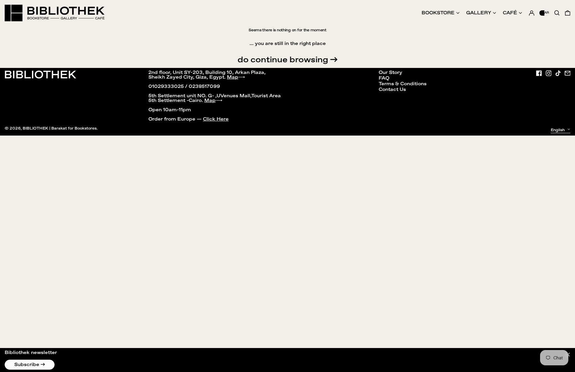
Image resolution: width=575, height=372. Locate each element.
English (558, 129)
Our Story (390, 73)
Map (232, 77)
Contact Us (392, 90)
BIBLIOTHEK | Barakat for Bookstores (59, 128)
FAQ (384, 78)
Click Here (216, 119)
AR (546, 13)
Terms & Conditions (403, 84)
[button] (568, 13)
